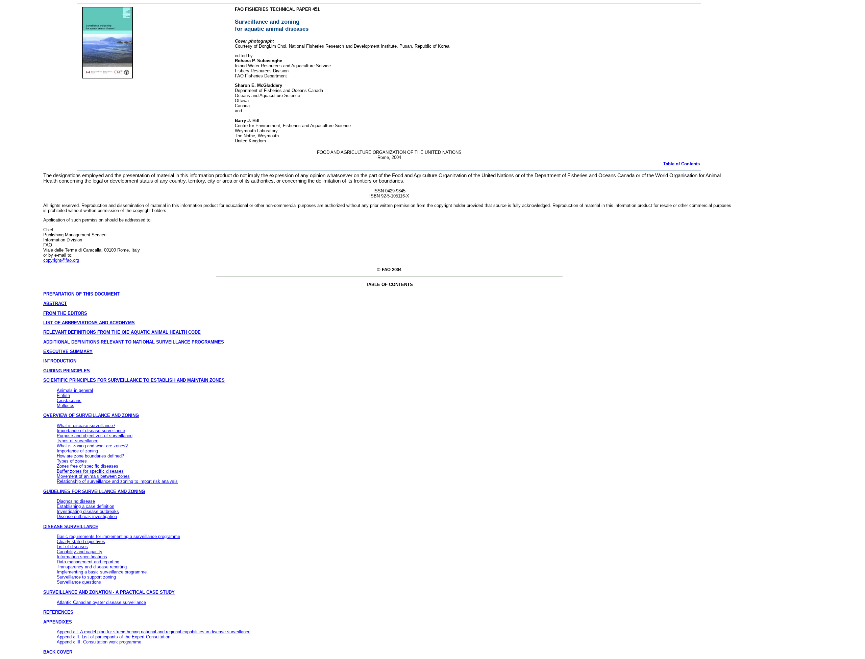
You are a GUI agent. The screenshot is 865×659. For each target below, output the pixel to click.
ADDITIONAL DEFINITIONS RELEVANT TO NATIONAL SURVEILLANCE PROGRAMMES (133, 342)
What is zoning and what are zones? (92, 445)
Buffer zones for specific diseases (90, 471)
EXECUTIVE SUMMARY (68, 351)
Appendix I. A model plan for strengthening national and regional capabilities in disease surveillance (153, 631)
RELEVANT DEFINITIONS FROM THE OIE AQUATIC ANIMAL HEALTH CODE (122, 332)
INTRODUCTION (59, 360)
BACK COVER (57, 652)
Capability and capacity (79, 551)
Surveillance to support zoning (86, 577)
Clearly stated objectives (81, 541)
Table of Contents (681, 163)
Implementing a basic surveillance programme (102, 571)
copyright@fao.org (61, 260)
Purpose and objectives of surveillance (94, 435)
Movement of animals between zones (93, 476)
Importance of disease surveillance (91, 430)
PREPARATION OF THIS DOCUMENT (81, 294)
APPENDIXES (57, 622)
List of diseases (72, 546)
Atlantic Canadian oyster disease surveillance (101, 602)
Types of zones (72, 461)
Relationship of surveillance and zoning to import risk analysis (117, 481)
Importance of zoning (77, 450)
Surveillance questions (79, 582)
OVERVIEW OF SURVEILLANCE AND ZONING (91, 415)
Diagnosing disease (76, 501)
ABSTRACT (55, 303)
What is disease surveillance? (86, 425)
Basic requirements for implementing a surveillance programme (118, 536)
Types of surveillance (77, 440)
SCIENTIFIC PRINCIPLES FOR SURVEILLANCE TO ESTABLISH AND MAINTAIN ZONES (134, 380)
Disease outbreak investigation (87, 516)
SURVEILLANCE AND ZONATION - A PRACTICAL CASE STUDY (109, 592)
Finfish (63, 395)
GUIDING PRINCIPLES (66, 370)
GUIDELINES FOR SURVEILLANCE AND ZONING (94, 491)
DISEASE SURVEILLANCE (70, 526)
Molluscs (65, 405)
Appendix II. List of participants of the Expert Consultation (113, 636)
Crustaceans (69, 400)
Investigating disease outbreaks (88, 511)
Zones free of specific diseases (87, 466)
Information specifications (82, 556)
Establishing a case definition (85, 506)
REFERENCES (58, 612)
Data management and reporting (88, 561)
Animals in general (75, 390)
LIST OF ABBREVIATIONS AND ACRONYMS (89, 322)
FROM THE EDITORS (65, 313)
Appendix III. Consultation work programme (99, 641)
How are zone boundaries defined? (90, 455)
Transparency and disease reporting (92, 566)
